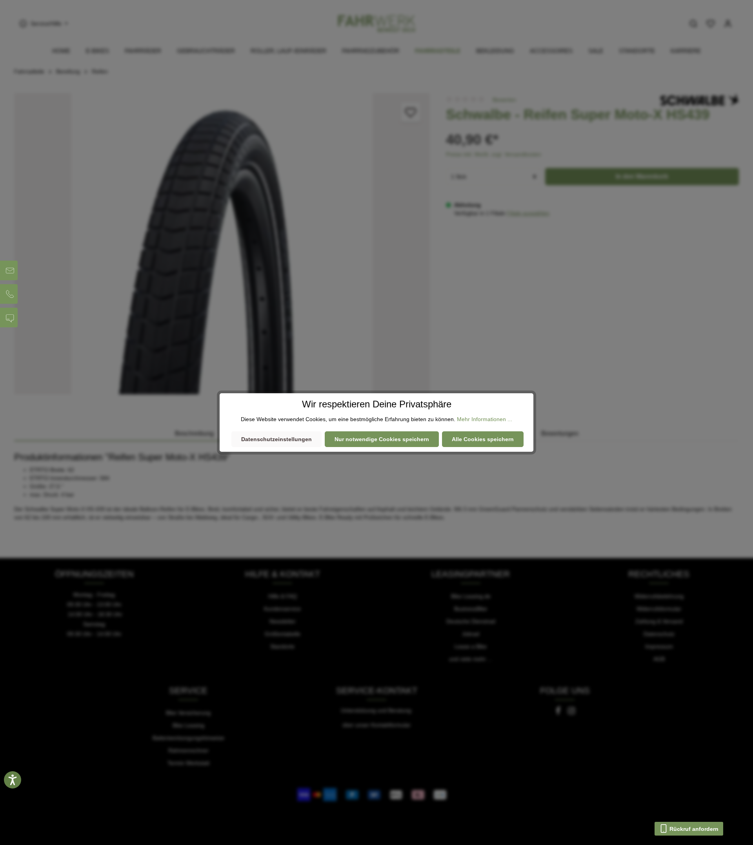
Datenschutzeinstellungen (276, 439)
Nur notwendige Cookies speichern (382, 439)
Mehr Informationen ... (484, 419)
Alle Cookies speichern (483, 439)
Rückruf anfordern (693, 829)
